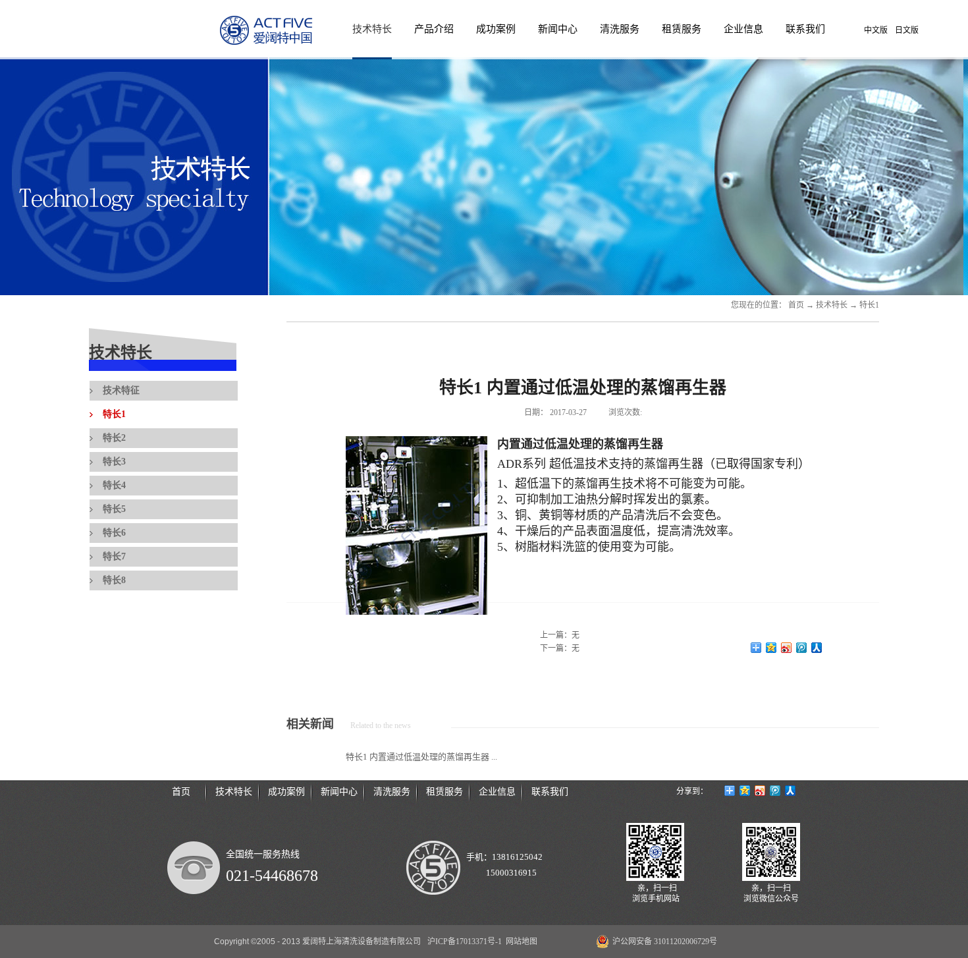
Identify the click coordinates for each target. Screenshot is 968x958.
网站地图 (519, 941)
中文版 (876, 30)
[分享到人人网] (816, 647)
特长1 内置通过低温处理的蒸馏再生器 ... (421, 757)
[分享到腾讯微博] (801, 647)
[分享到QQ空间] (771, 647)
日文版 (907, 30)
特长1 (869, 305)
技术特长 (831, 305)
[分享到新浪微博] (786, 647)
